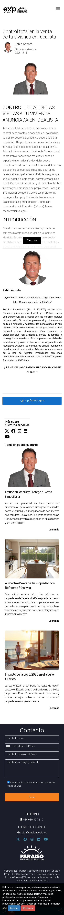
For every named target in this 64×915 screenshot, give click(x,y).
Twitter (22, 870)
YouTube (10, 874)
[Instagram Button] (19, 431)
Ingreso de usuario (38, 880)
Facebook (32, 870)
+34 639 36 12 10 (33, 819)
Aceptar (14, 908)
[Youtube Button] (7, 437)
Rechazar (28, 908)
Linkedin (56, 870)
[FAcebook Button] (13, 431)
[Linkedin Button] (25, 431)
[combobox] (9, 746)
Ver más (32, 240)
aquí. (4, 908)
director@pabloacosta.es (32, 832)
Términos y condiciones (35, 877)
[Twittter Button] (7, 431)
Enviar (32, 797)
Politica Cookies (13, 877)
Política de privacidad (48, 874)
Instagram (44, 870)
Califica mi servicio (25, 874)
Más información (32, 401)
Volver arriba (10, 870)
